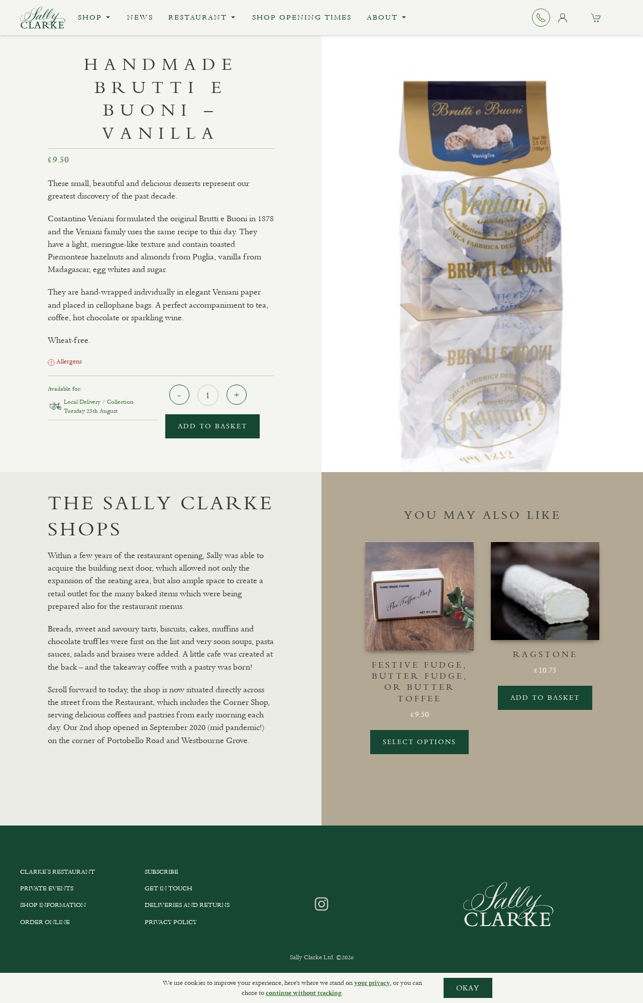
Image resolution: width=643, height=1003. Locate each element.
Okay (468, 987)
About (382, 17)
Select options (419, 742)
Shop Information (53, 904)
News (140, 17)
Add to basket (212, 426)
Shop (90, 17)
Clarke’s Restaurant (57, 871)
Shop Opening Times (302, 17)
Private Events (46, 888)
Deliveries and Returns (187, 904)
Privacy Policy (171, 922)
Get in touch (168, 888)
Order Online (45, 922)
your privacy (372, 983)
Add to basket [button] (545, 697)
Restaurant (197, 17)
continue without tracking (304, 993)
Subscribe (161, 871)
